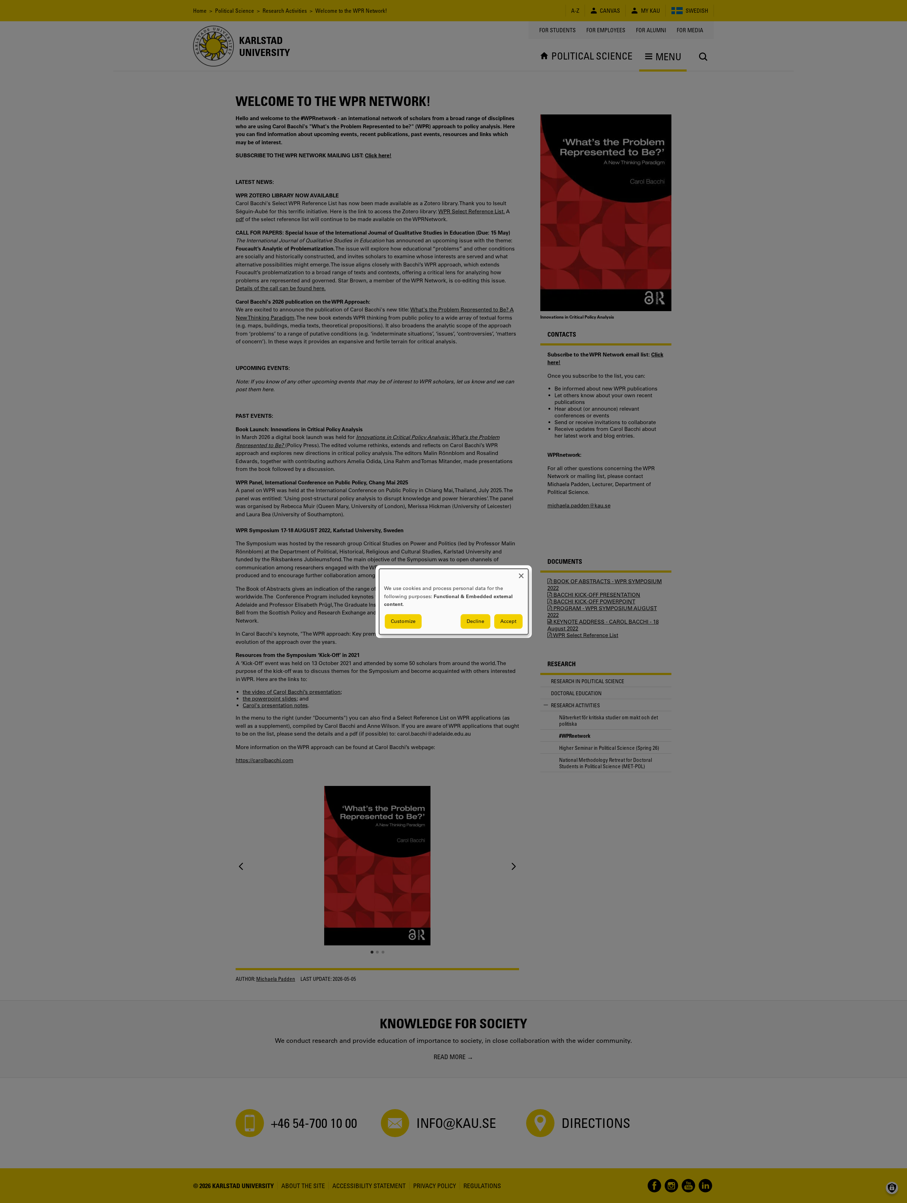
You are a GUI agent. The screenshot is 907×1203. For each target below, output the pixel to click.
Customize (403, 621)
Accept (508, 621)
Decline (475, 621)
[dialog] (453, 601)
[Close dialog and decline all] (521, 573)
